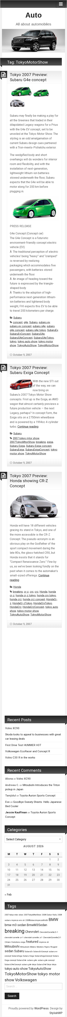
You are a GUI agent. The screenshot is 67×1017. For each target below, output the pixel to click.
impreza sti (44, 942)
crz (36, 591)
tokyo (13, 341)
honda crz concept (34, 599)
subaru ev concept (20, 326)
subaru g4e (39, 326)
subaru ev (44, 322)
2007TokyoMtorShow (22, 442)
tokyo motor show (28, 610)
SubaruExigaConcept (37, 449)
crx (31, 591)
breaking (41, 442)
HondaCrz (15, 607)
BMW (53, 919)
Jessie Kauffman (16, 812)
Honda (17, 586)
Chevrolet (32, 932)
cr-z (26, 591)
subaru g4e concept (46, 960)
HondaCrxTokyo (42, 603)
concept (18, 322)
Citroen (8, 942)
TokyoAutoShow (26, 345)
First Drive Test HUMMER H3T (23, 745)
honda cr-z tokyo (26, 595)
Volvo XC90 (12, 728)
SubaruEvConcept (20, 333)
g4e (26, 322)
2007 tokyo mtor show (26, 438)
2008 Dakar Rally (49, 915)
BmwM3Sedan (37, 925)
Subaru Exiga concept (38, 446)
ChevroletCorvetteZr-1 (48, 932)
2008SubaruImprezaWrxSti (36, 920)
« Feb (8, 894)
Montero (40, 947)
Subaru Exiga (17, 446)
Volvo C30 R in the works (20, 757)
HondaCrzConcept (33, 607)
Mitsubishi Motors (28, 947)
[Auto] (33, 40)
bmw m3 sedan (15, 925)
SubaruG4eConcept (21, 337)
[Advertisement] (33, 677)
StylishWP (56, 1013)
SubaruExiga (17, 449)
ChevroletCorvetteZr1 (52, 937)
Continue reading (28, 426)
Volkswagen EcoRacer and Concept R (27, 751)
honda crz (16, 599)
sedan (9, 951)
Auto (33, 15)
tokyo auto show (27, 341)
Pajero (47, 947)
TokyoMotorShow (48, 345)
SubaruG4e (38, 333)
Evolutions (15, 942)
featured (32, 941)
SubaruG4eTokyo (44, 337)
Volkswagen (26, 980)
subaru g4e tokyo (36, 330)
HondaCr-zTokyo (22, 603)
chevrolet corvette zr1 (33, 937)
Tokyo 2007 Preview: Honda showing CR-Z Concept (29, 480)
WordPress (41, 1008)
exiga (50, 442)
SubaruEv (52, 330)
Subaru (17, 317)
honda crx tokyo (46, 595)
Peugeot (53, 947)
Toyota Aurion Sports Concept (37, 795)
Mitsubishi (12, 946)
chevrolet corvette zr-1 (14, 937)
